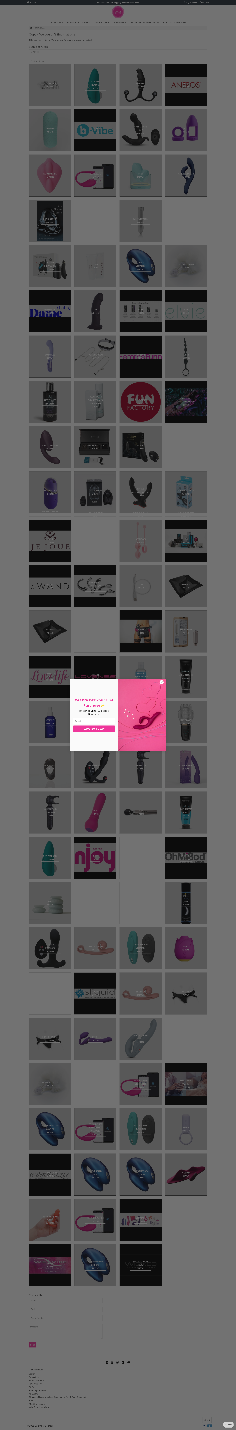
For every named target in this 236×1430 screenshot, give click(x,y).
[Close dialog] (161, 682)
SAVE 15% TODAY (94, 729)
